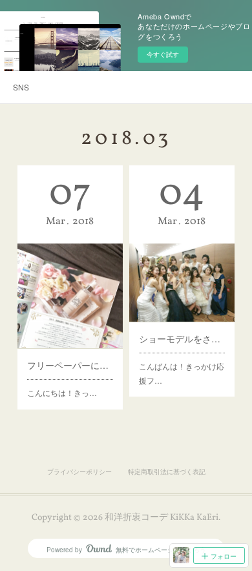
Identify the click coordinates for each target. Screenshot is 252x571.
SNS (21, 86)
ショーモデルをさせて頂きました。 (181, 338)
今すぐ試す (163, 54)
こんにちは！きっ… (62, 392)
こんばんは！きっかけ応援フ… (181, 373)
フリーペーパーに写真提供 (69, 364)
